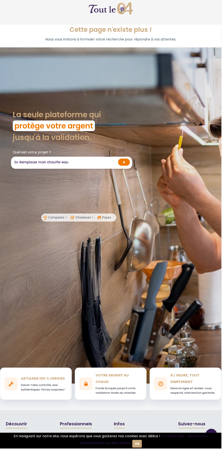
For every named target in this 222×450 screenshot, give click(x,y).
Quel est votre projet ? (32, 152)
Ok (137, 443)
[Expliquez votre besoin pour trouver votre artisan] (124, 162)
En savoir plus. (173, 436)
